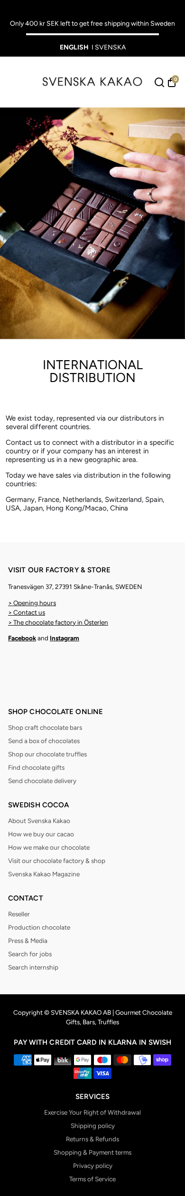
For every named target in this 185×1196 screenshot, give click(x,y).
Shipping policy (93, 1125)
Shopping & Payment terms (92, 1152)
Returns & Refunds (92, 1139)
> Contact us (26, 612)
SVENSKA (110, 47)
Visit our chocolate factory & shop (56, 860)
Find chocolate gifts (36, 767)
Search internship (33, 967)
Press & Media (27, 940)
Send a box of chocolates (44, 741)
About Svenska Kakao (39, 820)
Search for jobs (30, 954)
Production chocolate (39, 927)
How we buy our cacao (41, 834)
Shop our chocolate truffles (47, 754)
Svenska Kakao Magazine (44, 874)
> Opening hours (32, 603)
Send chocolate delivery (42, 780)
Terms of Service (92, 1179)
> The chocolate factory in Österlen (58, 622)
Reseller (19, 914)
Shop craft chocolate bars (45, 727)
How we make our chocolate (49, 847)
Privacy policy (92, 1165)
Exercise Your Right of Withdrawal (92, 1112)
